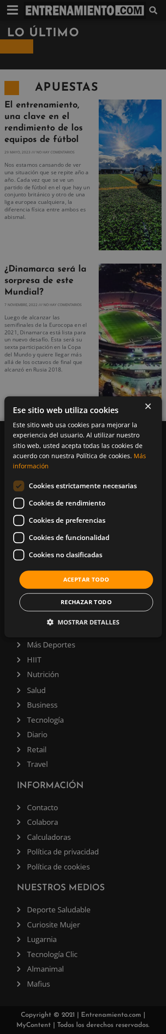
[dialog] (83, 516)
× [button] (147, 406)
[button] (83, 622)
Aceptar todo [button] (86, 579)
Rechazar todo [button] (86, 602)
